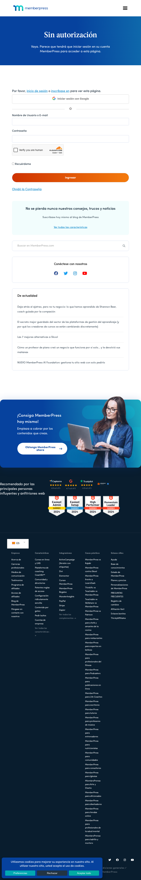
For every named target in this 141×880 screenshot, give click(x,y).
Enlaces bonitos (118, 614)
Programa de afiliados (17, 587)
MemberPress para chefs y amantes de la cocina (92, 624)
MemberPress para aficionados (93, 794)
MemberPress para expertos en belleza (93, 646)
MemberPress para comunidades (91, 756)
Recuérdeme (22, 164)
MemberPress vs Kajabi (93, 561)
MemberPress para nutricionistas (91, 745)
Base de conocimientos (118, 566)
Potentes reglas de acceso (42, 589)
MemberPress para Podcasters (92, 672)
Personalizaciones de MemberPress (119, 587)
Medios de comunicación (18, 574)
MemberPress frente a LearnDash (91, 579)
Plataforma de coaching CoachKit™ (41, 571)
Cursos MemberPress (65, 582)
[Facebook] (117, 860)
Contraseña (19, 131)
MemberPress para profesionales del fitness (93, 660)
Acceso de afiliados (16, 595)
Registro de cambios (116, 603)
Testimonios (17, 580)
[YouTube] (132, 860)
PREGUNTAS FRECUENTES (117, 595)
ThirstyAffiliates (118, 618)
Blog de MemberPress (18, 603)
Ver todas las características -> (42, 632)
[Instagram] (125, 860)
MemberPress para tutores (91, 711)
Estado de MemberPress (117, 574)
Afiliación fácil (117, 609)
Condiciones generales (111, 868)
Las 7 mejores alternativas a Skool (37, 337)
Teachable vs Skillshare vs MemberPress (91, 603)
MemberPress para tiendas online (91, 812)
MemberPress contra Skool (91, 570)
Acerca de (16, 560)
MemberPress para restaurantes (93, 636)
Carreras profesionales (17, 566)
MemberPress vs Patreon (93, 613)
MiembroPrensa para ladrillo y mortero (92, 839)
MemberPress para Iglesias (91, 774)
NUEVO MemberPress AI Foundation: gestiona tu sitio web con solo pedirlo (61, 362)
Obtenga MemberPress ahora (40, 449)
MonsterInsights (66, 597)
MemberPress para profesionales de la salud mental (93, 826)
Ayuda (114, 560)
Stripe (62, 606)
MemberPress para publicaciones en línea (93, 683)
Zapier (62, 610)
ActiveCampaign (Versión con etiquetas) (67, 563)
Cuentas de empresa (40, 622)
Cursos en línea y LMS (42, 561)
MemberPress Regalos (65, 590)
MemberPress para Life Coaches (93, 695)
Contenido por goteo (41, 609)
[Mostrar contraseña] (125, 138)
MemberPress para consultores (93, 766)
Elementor (64, 576)
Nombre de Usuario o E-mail (30, 115)
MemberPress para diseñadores (93, 802)
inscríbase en (60, 91)
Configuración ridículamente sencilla (41, 599)
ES (17, 543)
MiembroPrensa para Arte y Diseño (92, 784)
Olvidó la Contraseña (27, 189)
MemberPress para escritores (92, 703)
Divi (61, 571)
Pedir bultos (40, 616)
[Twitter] (110, 860)
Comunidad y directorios (41, 581)
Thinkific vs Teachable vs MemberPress (91, 591)
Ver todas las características (70, 227)
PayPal (62, 601)
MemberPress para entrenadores (91, 733)
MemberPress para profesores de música (92, 721)
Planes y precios (118, 580)
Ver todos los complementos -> (67, 616)
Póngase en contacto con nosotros (17, 613)
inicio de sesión (37, 91)
